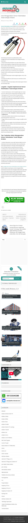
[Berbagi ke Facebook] (14, 23)
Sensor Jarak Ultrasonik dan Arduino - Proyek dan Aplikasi (8, 218)
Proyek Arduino (5, 483)
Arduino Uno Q (5, 435)
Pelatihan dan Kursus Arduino (8, 475)
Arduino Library (5, 416)
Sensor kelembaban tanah (7, 26)
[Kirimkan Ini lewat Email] (22, 23)
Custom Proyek (5, 443)
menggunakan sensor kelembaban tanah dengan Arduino (14, 166)
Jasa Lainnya (4, 467)
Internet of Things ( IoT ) (7, 459)
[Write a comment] (25, 239)
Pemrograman (5, 477)
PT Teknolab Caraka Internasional (17, 521)
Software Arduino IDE (6, 499)
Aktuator (3, 411)
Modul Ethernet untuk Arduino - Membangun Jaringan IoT (21, 218)
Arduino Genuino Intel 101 (7, 413)
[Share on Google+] (19, 23)
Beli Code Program (6, 440)
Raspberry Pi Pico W (6, 488)
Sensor (3, 496)
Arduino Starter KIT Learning (8, 427)
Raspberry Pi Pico (5, 485)
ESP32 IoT (4, 451)
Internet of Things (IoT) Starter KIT (9, 461)
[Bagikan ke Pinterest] (25, 23)
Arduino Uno (4, 432)
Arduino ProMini (5, 424)
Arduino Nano (5, 421)
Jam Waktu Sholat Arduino (7, 464)
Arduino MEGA (5, 419)
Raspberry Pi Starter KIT (7, 491)
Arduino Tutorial (5, 429)
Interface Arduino (5, 456)
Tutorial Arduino (5, 508)
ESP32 (3, 448)
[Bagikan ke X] (16, 23)
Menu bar (5, 2)
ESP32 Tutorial (5, 453)
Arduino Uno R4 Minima (7, 437)
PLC (2, 480)
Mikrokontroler (5, 472)
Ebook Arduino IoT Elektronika (8, 445)
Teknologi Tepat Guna (6, 501)
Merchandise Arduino (6, 469)
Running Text (4, 493)
